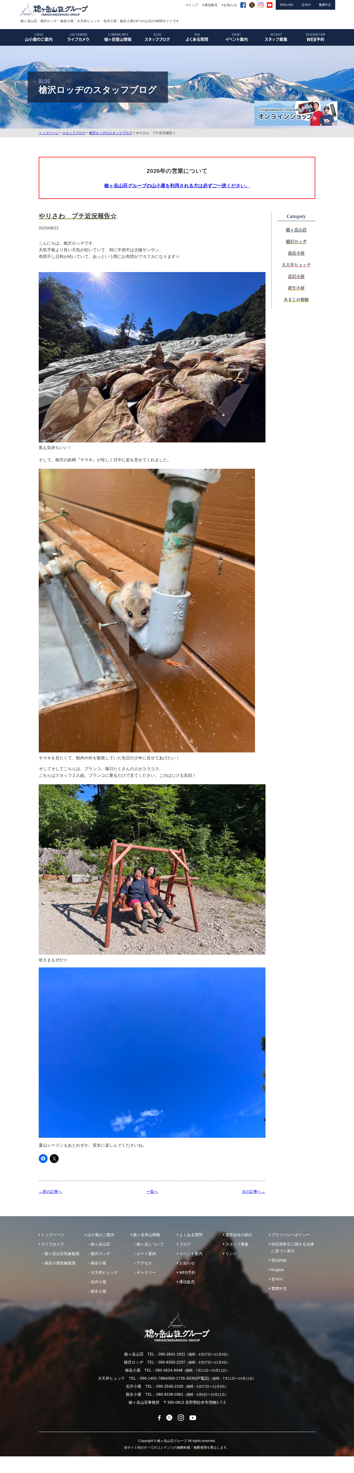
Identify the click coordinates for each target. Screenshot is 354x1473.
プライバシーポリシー (290, 1235)
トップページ (49, 133)
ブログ (185, 1244)
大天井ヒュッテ (296, 264)
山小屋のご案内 (100, 1235)
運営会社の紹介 (239, 1235)
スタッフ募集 (237, 1244)
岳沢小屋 (296, 276)
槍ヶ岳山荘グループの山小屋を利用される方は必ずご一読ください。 (177, 185)
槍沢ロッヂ (296, 241)
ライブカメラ (52, 1244)
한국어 (277, 1279)
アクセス (144, 1263)
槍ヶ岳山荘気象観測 (62, 1253)
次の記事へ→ (253, 1191)
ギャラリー (146, 1272)
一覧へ (152, 1191)
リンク (231, 1253)
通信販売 (187, 1282)
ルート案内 (146, 1253)
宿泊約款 (279, 1260)
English (277, 1269)
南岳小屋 (296, 253)
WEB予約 (187, 1272)
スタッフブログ (73, 133)
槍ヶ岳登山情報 (146, 1235)
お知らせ (187, 1263)
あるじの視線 (296, 299)
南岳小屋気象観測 (60, 1263)
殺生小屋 (296, 288)
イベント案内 (190, 1253)
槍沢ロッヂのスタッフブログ (110, 133)
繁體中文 (279, 1288)
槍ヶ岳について (150, 1244)
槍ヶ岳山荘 (296, 229)
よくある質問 (190, 1235)
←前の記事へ (50, 1191)
